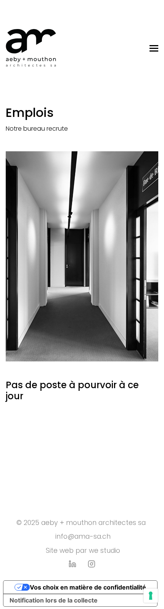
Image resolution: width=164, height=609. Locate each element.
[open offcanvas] (154, 48)
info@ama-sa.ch (82, 537)
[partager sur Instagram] (91, 564)
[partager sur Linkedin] (72, 564)
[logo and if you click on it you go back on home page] (31, 48)
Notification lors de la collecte (54, 600)
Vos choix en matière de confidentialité (88, 587)
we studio (104, 551)
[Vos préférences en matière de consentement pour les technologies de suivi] (150, 595)
